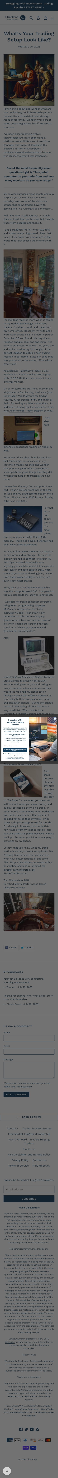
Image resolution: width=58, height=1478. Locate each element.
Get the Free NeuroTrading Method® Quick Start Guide (15, 750)
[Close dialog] (55, 718)
